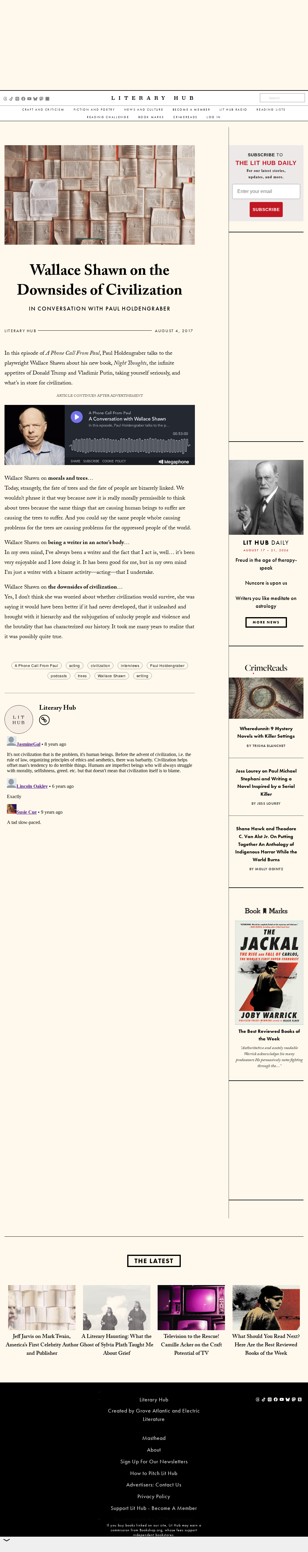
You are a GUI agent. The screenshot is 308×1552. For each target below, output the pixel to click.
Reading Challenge (108, 117)
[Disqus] (100, 809)
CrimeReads (185, 117)
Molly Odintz (269, 869)
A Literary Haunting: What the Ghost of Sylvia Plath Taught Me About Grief (116, 1346)
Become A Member (192, 110)
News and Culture (144, 110)
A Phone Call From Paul (36, 665)
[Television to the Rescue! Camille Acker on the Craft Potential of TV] (191, 1318)
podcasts (59, 675)
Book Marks (151, 117)
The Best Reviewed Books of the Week (269, 1035)
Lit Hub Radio (234, 110)
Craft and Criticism (43, 110)
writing (143, 675)
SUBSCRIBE (266, 209)
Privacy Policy (153, 1496)
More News (266, 622)
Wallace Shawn (112, 675)
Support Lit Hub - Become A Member (154, 1508)
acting (74, 665)
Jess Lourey (269, 803)
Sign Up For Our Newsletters (154, 1461)
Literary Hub (154, 98)
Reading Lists (271, 110)
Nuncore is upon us (266, 582)
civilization (100, 665)
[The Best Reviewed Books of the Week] (269, 973)
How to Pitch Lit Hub (153, 1473)
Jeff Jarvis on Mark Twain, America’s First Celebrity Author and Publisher (42, 1346)
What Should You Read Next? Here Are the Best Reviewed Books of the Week (266, 1346)
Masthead (154, 1437)
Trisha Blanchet (269, 745)
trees (82, 675)
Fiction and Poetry (94, 110)
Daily (266, 542)
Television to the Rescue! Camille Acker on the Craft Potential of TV (191, 1346)
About (154, 1449)
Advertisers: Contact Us (153, 1484)
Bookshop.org (151, 1530)
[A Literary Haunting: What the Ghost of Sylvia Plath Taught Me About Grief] (116, 1318)
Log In (214, 117)
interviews (130, 665)
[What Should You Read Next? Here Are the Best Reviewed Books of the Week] (266, 1318)
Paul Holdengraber (167, 665)
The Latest (154, 1261)
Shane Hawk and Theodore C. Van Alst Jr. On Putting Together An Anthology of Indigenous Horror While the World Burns (266, 843)
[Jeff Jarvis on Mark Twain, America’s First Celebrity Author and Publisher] (41, 1318)
